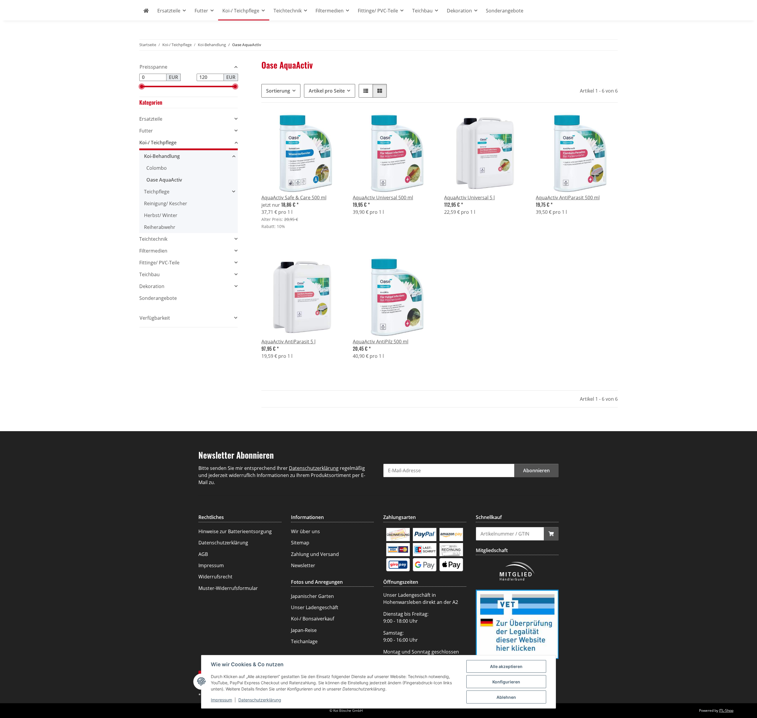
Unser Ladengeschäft (314, 607)
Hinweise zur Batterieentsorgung (235, 531)
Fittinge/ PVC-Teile (159, 262)
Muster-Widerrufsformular (228, 588)
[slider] (141, 86)
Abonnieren (536, 470)
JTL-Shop (726, 710)
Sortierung (278, 91)
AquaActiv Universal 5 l (469, 197)
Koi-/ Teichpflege (158, 142)
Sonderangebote (158, 298)
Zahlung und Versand (315, 554)
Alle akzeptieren (506, 666)
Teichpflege (156, 191)
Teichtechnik (153, 239)
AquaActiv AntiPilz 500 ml (380, 341)
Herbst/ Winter (160, 215)
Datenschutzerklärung (259, 699)
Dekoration (151, 286)
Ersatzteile (150, 119)
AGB (203, 554)
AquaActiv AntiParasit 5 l (288, 341)
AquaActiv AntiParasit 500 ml (568, 197)
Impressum (221, 699)
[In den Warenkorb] (551, 534)
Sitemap (300, 542)
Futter (146, 130)
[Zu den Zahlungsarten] (398, 534)
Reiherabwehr (159, 227)
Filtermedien (153, 251)
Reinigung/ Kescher (165, 203)
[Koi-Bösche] (146, 10)
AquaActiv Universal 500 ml (383, 197)
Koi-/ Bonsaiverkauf (312, 618)
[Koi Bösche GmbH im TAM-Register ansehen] (517, 623)
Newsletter (303, 565)
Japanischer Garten (312, 596)
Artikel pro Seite (327, 91)
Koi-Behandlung (162, 156)
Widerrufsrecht (215, 576)
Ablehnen (506, 697)
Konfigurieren (506, 681)
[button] (366, 91)
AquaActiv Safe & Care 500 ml (293, 197)
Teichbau (149, 274)
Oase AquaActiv (164, 180)
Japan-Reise (304, 630)
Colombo (156, 168)
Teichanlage (304, 641)
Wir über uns (305, 531)
